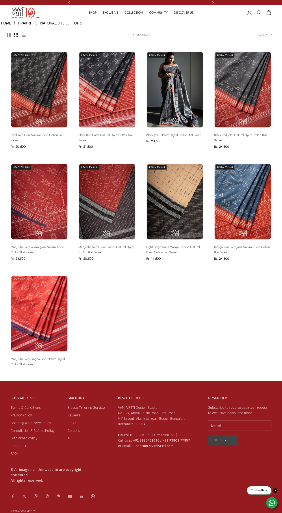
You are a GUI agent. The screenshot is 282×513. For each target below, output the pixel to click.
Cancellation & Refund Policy (32, 431)
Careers (74, 431)
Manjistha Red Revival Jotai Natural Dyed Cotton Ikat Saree (37, 249)
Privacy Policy (21, 415)
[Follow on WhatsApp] (93, 496)
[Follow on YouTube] (70, 496)
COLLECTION (133, 12)
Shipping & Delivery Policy (31, 423)
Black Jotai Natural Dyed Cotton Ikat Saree (173, 135)
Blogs (72, 423)
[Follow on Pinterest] (58, 496)
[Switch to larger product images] (9, 35)
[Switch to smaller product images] (16, 35)
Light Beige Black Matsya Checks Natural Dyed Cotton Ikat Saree (173, 249)
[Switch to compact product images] (24, 35)
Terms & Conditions (26, 407)
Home (6, 23)
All (69, 438)
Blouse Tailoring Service (86, 407)
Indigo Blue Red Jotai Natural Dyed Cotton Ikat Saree (242, 249)
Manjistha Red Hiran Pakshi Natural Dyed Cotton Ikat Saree (106, 249)
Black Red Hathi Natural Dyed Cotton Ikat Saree (105, 137)
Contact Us (19, 446)
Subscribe (222, 440)
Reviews (74, 415)
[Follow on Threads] (47, 496)
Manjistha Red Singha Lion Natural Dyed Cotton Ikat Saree (38, 361)
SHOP (93, 12)
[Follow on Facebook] (13, 496)
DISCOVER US (184, 12)
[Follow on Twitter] (24, 496)
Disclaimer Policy (24, 438)
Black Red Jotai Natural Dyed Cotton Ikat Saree (240, 137)
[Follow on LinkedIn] (81, 496)
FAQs (15, 453)
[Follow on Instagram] (35, 496)
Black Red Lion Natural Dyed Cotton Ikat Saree (37, 137)
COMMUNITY (158, 12)
